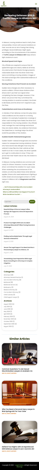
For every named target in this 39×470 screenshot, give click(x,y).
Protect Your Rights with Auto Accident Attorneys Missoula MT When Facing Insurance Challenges (19, 225)
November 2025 (9, 319)
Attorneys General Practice (12, 277)
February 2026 (8, 316)
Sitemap (19, 467)
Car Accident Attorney (11, 292)
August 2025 (8, 326)
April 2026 (7, 314)
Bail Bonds (7, 282)
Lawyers (29, 22)
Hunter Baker (12, 22)
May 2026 (7, 311)
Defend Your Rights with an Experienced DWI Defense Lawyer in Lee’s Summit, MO (18, 448)
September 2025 (9, 324)
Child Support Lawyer (10, 297)
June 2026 (7, 309)
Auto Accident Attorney (11, 280)
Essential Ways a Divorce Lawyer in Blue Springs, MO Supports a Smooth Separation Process (18, 211)
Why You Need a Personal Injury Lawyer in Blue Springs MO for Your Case (18, 410)
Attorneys (7, 275)
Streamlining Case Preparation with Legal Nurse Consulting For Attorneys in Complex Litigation (18, 261)
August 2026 (8, 304)
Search (32, 201)
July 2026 (7, 306)
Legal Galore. (19, 465)
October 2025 (8, 321)
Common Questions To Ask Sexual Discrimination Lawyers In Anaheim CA (17, 370)
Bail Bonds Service (9, 285)
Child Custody (8, 295)
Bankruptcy (7, 287)
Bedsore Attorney (9, 290)
